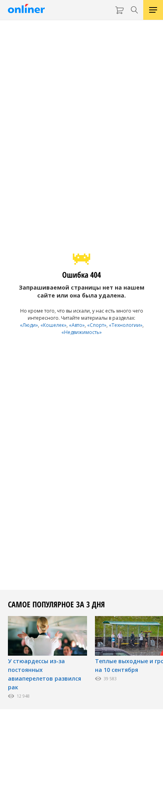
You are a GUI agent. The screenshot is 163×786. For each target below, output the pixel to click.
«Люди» (29, 325)
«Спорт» (96, 325)
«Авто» (77, 325)
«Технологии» (125, 325)
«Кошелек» (53, 325)
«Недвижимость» (81, 332)
